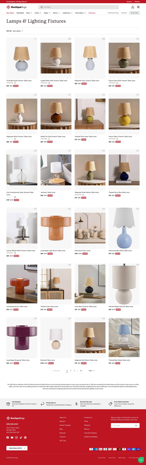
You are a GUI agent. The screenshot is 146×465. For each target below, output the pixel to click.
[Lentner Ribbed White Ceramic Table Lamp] (21, 228)
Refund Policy (122, 457)
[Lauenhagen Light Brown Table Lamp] (56, 228)
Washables (20, 13)
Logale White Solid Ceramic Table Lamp (54, 80)
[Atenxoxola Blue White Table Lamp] (124, 228)
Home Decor (79, 13)
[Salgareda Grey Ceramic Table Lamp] (90, 58)
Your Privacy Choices (134, 457)
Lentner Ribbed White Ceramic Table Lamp (20, 250)
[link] (55, 370)
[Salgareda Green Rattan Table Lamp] (90, 169)
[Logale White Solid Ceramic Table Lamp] (56, 58)
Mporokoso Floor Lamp (82, 250)
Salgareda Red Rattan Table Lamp (86, 360)
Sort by (9, 31)
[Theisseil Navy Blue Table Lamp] (124, 169)
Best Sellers (10, 13)
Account (129, 1)
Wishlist (137, 1)
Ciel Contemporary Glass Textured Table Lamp (19, 193)
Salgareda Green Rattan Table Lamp (87, 192)
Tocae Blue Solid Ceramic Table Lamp (19, 80)
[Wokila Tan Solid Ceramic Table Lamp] (56, 114)
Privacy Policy (101, 457)
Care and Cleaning (90, 433)
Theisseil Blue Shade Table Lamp (119, 360)
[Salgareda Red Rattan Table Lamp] (90, 337)
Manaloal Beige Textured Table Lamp (121, 306)
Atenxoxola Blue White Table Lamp (120, 250)
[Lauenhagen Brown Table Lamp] (21, 284)
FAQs (86, 421)
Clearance (92, 13)
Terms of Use (112, 457)
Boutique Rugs (14, 457)
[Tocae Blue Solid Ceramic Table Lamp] (21, 58)
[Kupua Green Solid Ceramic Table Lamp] (124, 58)
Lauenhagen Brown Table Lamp (16, 306)
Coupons (63, 437)
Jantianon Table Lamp (48, 192)
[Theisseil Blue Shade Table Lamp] (124, 337)
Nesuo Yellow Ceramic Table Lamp (120, 136)
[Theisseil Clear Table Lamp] (56, 284)
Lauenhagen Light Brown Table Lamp (53, 250)
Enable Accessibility (90, 437)
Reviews (62, 421)
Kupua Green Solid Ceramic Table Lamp (122, 80)
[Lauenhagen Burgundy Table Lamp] (21, 337)
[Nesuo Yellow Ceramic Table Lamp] (124, 114)
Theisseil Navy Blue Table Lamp (119, 192)
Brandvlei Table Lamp (48, 360)
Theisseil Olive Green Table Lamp (86, 136)
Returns (86, 429)
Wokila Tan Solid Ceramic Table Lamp (53, 136)
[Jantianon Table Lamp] (56, 169)
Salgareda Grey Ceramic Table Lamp (87, 80)
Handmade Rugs (113, 13)
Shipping (87, 425)
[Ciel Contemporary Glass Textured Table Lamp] (21, 169)
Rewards (62, 433)
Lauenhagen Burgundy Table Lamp (18, 360)
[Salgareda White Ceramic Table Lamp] (21, 114)
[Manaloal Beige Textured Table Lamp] (124, 284)
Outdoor (124, 13)
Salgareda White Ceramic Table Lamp (19, 136)
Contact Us (88, 417)
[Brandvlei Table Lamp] (56, 337)
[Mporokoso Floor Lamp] (90, 228)
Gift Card (63, 441)
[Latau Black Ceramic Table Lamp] (90, 284)
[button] (138, 7)
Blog (61, 429)
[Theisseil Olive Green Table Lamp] (90, 114)
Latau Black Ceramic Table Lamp (86, 306)
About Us (63, 417)
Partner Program (65, 425)
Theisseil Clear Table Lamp (49, 306)
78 (81, 371)
